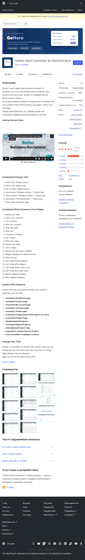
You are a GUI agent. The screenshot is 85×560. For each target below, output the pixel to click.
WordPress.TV (50, 515)
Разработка (47, 74)
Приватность (7, 515)
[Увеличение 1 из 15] (15, 376)
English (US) (78, 110)
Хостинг (5, 511)
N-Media (24, 64)
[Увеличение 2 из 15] (15, 389)
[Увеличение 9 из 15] (33, 412)
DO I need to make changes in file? (16, 447)
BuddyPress (8, 534)
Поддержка (78, 74)
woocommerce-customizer (76, 128)
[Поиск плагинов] (25, 23)
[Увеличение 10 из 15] (33, 425)
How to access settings (12, 454)
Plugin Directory (8, 10)
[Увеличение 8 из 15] (33, 403)
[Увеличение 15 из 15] (51, 417)
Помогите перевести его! (58, 16)
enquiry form (77, 124)
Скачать (77, 63)
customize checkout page (76, 119)
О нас (4, 503)
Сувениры (69, 515)
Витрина (26, 503)
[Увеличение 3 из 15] (15, 403)
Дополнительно (65, 135)
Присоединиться (71, 503)
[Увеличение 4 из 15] (15, 416)
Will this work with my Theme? (14, 461)
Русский (10, 544)
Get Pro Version (8, 362)
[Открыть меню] (81, 3)
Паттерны (27, 515)
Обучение (48, 503)
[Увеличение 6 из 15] (33, 376)
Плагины (26, 511)
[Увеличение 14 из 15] (51, 408)
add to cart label (76, 115)
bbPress (6, 530)
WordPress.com (9, 522)
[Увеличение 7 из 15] (33, 389)
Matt (5, 526)
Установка (32, 74)
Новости (6, 507)
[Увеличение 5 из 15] (15, 426)
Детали (8, 74)
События (68, 507)
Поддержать (71, 511)
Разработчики (49, 511)
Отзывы (19, 74)
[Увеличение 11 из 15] (51, 376)
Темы (25, 507)
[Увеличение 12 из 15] (51, 385)
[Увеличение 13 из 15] (51, 398)
